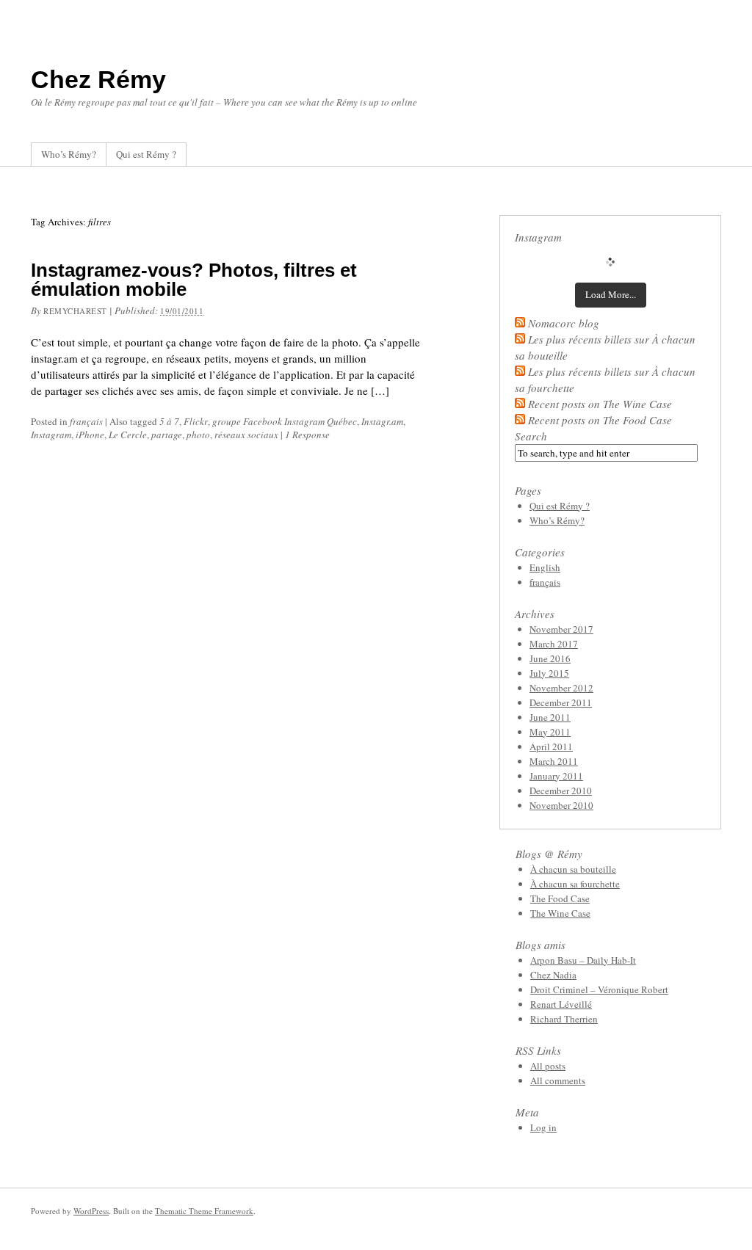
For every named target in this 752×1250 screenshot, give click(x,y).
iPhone (90, 434)
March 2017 (553, 643)
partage (166, 434)
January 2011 (556, 775)
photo (198, 434)
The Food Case (560, 898)
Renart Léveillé (561, 1004)
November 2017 (561, 629)
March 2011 (553, 761)
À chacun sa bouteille (573, 869)
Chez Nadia (553, 974)
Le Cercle (128, 434)
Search (531, 436)
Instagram (51, 434)
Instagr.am (382, 421)
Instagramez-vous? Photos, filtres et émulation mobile (194, 279)
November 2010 (561, 805)
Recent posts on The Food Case (600, 420)
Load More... (610, 294)
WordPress (91, 1210)
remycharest (75, 310)
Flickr (196, 421)
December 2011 (560, 702)
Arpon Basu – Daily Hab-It (583, 960)
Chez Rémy (98, 79)
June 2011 (550, 717)
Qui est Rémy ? (146, 154)
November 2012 (561, 687)
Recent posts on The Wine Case (600, 403)
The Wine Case (560, 913)
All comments (557, 1080)
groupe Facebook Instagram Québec (284, 421)
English (544, 567)
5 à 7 (169, 421)
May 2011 (550, 731)
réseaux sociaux (246, 434)
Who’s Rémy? (68, 154)
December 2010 (560, 790)
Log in (543, 1127)
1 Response (307, 434)
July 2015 (549, 673)
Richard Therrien (564, 1018)
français (86, 421)
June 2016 (550, 658)
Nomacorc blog (563, 323)
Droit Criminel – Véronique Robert (599, 989)
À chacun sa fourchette (575, 883)
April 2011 (551, 746)
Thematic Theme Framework (204, 1210)
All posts (547, 1065)
